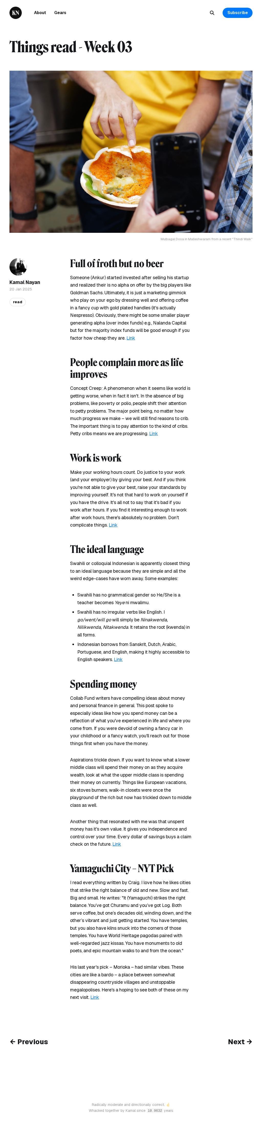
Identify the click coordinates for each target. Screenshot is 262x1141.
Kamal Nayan (24, 282)
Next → (240, 1041)
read (17, 301)
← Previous (28, 1041)
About (40, 12)
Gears (60, 12)
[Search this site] (212, 13)
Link (130, 338)
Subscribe (237, 12)
